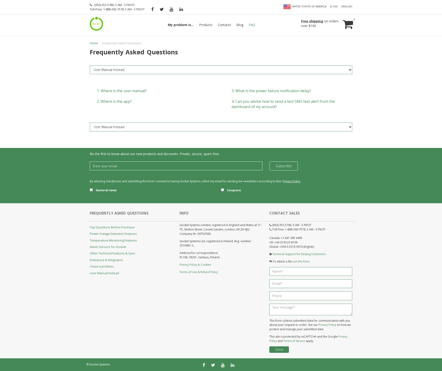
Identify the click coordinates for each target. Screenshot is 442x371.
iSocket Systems (99, 364)
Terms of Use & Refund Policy (199, 272)
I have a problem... (102, 266)
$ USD (334, 6)
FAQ (252, 25)
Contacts (224, 25)
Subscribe (284, 165)
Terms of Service (294, 341)
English (346, 6)
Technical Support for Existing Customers (299, 254)
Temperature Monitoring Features (113, 240)
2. (114, 101)
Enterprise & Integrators (106, 260)
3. (271, 90)
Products (205, 25)
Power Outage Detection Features (113, 234)
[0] (347, 19)
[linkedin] (181, 9)
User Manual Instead (104, 273)
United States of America (308, 6)
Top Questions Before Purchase (112, 227)
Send (279, 349)
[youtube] (171, 9)
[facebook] (152, 9)
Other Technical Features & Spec (112, 253)
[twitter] (162, 9)
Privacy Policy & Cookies (195, 265)
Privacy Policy (291, 181)
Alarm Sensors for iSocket (108, 247)
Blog (239, 25)
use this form (301, 261)
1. (122, 90)
